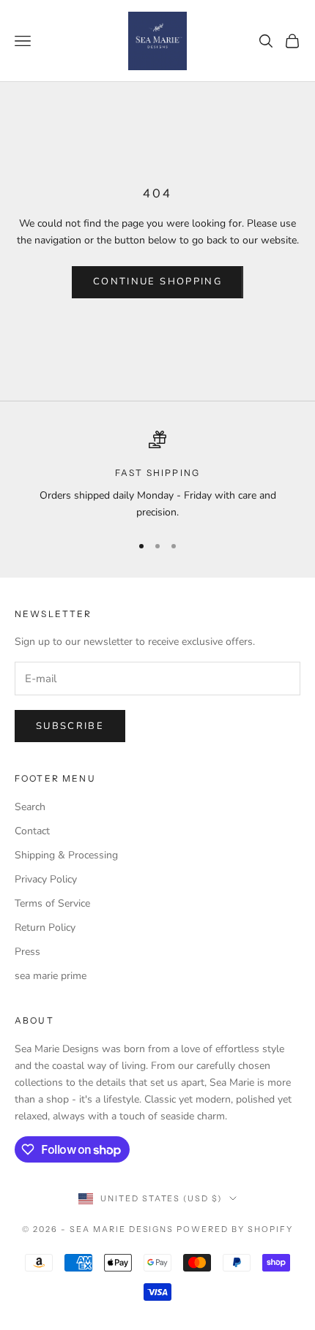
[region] (157, 476)
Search (30, 807)
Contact (32, 831)
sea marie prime (50, 976)
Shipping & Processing (66, 855)
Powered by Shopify (235, 1229)
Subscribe (70, 726)
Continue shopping (157, 281)
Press (27, 952)
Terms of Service (52, 903)
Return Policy (45, 927)
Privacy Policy (46, 879)
